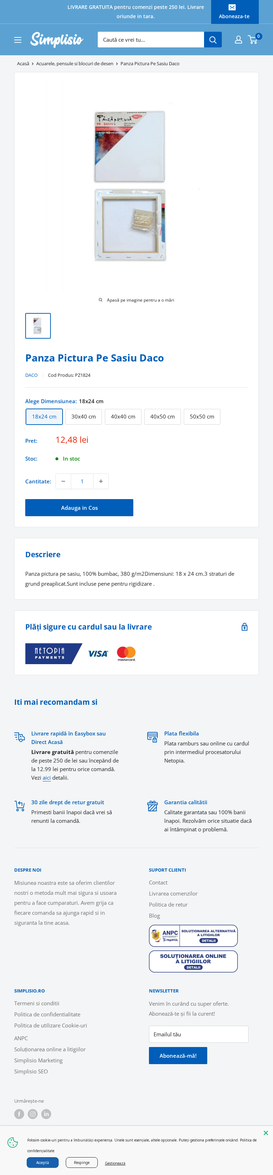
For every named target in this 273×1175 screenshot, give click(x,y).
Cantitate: (38, 481)
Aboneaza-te (234, 16)
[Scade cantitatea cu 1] (63, 481)
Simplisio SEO (31, 1071)
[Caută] (213, 39)
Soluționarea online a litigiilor (50, 1049)
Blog (154, 915)
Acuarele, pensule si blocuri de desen (74, 63)
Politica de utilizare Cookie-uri (50, 1025)
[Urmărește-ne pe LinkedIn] (46, 1114)
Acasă (23, 63)
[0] (252, 39)
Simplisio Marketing (38, 1060)
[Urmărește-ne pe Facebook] (19, 1114)
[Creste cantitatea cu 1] (100, 481)
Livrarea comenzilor (173, 893)
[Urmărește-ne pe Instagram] (33, 1114)
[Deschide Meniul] (17, 40)
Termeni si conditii (36, 1003)
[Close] (265, 1132)
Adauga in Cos (79, 507)
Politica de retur (168, 904)
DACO (31, 375)
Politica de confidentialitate (47, 1014)
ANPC (21, 1038)
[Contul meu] (238, 39)
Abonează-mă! (178, 1055)
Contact (158, 882)
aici (47, 777)
